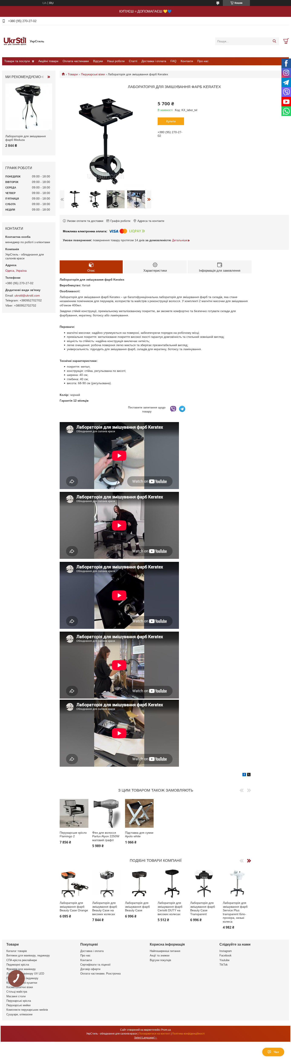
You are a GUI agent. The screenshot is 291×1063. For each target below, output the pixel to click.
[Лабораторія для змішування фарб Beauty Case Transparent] (204, 883)
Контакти (187, 61)
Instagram (225, 951)
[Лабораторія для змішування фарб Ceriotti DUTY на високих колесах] (172, 883)
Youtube (224, 960)
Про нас (203, 61)
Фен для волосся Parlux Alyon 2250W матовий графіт (105, 836)
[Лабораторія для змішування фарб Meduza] (28, 106)
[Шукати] (274, 41)
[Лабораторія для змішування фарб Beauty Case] (139, 883)
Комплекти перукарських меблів (27, 1009)
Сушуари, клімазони (19, 1014)
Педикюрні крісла (17, 964)
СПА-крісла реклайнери (21, 960)
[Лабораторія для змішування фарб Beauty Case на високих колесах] (106, 883)
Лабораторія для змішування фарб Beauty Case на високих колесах (104, 908)
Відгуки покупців (160, 960)
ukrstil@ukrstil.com (27, 295)
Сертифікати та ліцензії (95, 964)
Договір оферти (90, 969)
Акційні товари (48, 61)
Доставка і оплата (153, 61)
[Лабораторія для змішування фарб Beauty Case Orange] (74, 883)
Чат (276, 1052)
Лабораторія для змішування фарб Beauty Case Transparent (202, 908)
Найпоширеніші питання (165, 951)
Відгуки (98, 61)
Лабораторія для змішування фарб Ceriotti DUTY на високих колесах (170, 908)
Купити (171, 121)
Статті (133, 61)
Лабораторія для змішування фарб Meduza (25, 138)
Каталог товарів (16, 951)
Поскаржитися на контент (154, 1033)
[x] (249, 775)
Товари (73, 74)
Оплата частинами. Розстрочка (100, 973)
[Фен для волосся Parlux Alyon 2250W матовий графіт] (106, 813)
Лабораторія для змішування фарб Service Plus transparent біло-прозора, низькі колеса (235, 912)
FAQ (173, 61)
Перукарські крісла (18, 1000)
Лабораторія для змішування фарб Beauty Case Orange (74, 906)
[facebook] (244, 775)
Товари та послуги (17, 61)
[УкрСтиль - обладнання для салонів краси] (15, 41)
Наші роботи (116, 61)
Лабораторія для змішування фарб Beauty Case (137, 906)
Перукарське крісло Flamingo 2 (73, 834)
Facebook (225, 955)
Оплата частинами (76, 61)
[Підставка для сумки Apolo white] (139, 813)
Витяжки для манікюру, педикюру (28, 955)
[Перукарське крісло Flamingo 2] (74, 813)
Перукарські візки (93, 74)
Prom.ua (166, 1029)
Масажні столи (16, 996)
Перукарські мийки (18, 1005)
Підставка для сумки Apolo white (139, 834)
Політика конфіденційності (188, 1033)
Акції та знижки (159, 955)
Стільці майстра (16, 991)
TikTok (223, 964)
